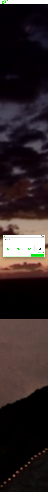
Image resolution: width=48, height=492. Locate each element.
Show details (40, 252)
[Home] (5, 2)
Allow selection (24, 255)
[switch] (18, 249)
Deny (10, 255)
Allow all (37, 255)
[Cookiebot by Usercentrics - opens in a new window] (40, 236)
